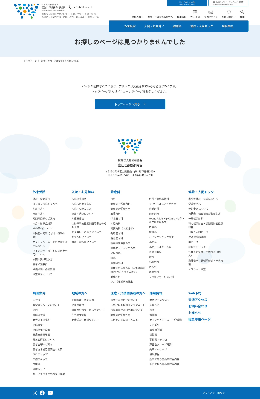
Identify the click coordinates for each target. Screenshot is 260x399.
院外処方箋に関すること (124, 319)
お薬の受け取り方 (43, 259)
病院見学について (159, 300)
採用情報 (181, 17)
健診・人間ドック (201, 26)
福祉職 (153, 334)
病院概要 (38, 324)
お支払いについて (81, 237)
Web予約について (43, 228)
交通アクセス (211, 17)
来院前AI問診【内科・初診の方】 (49, 235)
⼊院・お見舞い (83, 191)
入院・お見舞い (154, 26)
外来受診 (129, 26)
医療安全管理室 (41, 334)
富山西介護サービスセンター (88, 309)
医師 (151, 309)
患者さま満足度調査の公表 (47, 349)
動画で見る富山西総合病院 (164, 364)
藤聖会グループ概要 (160, 344)
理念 (35, 309)
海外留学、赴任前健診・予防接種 (205, 262)
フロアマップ (40, 354)
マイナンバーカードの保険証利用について (50, 243)
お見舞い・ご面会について (86, 232)
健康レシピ (39, 369)
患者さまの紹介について (124, 300)
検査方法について (43, 274)
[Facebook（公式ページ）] (42, 392)
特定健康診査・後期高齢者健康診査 (205, 225)
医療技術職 (155, 329)
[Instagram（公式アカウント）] (35, 392)
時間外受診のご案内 (44, 218)
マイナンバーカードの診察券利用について (50, 252)
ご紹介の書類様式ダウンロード (128, 305)
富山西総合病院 (130, 163)
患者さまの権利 (41, 319)
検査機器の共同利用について (127, 309)
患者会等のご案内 (43, 344)
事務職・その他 (158, 339)
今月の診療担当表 (43, 223)
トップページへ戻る (127, 104)
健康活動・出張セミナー (85, 319)
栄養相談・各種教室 (44, 269)
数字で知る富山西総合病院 (164, 359)
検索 (242, 17)
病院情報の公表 (41, 329)
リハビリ (154, 324)
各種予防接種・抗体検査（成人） (204, 253)
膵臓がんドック (197, 247)
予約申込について (198, 208)
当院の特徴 (39, 314)
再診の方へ (39, 213)
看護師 (153, 314)
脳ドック (193, 242)
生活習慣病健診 (197, 237)
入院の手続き (79, 198)
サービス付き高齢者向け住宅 (49, 374)
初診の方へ (39, 208)
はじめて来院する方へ (45, 203)
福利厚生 (154, 354)
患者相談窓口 (40, 264)
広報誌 (36, 364)
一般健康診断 (195, 218)
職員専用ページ (199, 319)
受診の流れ (194, 203)
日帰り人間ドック (198, 232)
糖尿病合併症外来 (120, 314)
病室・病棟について (83, 213)
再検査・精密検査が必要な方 (204, 213)
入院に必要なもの (81, 203)
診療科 (177, 26)
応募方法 (154, 305)
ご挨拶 (36, 300)
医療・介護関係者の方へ (160, 17)
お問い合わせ (229, 17)
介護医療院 (78, 218)
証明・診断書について (84, 242)
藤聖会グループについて (46, 305)
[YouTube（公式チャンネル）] (50, 392)
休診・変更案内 (41, 198)
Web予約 (195, 17)
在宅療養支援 (79, 314)
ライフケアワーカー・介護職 (165, 319)
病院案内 (227, 26)
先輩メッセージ (158, 349)
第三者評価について (44, 339)
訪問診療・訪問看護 (83, 300)
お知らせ (194, 312)
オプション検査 (197, 269)
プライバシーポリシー (215, 393)
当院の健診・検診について (203, 198)
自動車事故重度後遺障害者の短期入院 (89, 225)
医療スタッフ (40, 359)
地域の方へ (137, 17)
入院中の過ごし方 (81, 208)
